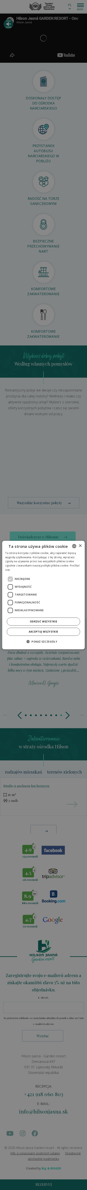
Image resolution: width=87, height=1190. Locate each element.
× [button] (80, 545)
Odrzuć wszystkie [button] (43, 621)
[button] (43, 641)
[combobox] (74, 546)
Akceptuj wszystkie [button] (43, 631)
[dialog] (43, 595)
